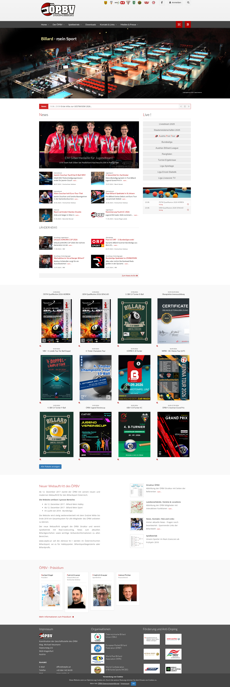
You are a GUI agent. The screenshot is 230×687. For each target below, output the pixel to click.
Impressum (125, 683)
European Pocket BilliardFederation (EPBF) (116, 646)
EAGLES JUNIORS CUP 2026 (65, 239)
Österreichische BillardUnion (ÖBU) (116, 635)
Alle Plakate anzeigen (50, 466)
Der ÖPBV (57, 24)
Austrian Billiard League (167, 147)
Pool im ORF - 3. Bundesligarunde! (120, 239)
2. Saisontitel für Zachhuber (117, 175)
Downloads (90, 24)
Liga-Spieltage (167, 165)
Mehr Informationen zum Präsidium (55, 616)
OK (133, 683)
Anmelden (176, 2)
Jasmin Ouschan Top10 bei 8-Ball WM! (70, 175)
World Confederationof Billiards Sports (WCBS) (117, 668)
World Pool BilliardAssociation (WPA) (114, 657)
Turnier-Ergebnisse (167, 159)
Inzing (161, 204)
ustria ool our (167, 135)
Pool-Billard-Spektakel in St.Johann (120, 193)
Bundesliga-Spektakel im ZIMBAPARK (121, 258)
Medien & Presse (128, 24)
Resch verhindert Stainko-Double (67, 212)
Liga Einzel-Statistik (167, 171)
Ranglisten (167, 153)
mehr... (75, 180)
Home (44, 24)
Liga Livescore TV (167, 177)
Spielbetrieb (73, 24)
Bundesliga (167, 141)
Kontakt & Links (107, 24)
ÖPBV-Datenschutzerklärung (108, 683)
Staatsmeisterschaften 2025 (167, 129)
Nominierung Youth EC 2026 (118, 212)
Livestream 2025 (167, 123)
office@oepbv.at (63, 667)
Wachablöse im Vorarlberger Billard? (69, 258)
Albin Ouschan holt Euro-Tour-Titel (68, 193)
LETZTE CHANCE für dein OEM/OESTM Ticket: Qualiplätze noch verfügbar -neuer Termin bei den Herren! (102, 106)
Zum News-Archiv (129, 275)
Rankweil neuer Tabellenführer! (89, 154)
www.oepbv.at (62, 673)
